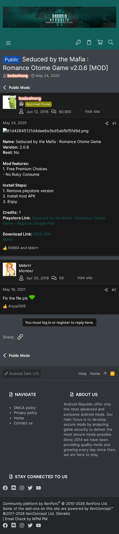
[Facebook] (5, 488)
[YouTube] (38, 488)
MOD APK (42, 234)
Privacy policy (25, 412)
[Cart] (100, 42)
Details (63, 513)
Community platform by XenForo (55, 503)
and (23, 247)
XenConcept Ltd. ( (41, 513)
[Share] (106, 123)
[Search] (110, 42)
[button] (8, 42)
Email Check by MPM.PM (26, 519)
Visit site (92, 111)
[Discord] (13, 488)
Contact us (23, 423)
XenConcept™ (101, 508)
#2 (114, 289)
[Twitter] (30, 488)
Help (83, 373)
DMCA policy (25, 407)
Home (19, 418)
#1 (114, 123)
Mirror (8, 239)
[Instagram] (21, 488)
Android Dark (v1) (23, 373)
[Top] (105, 373)
